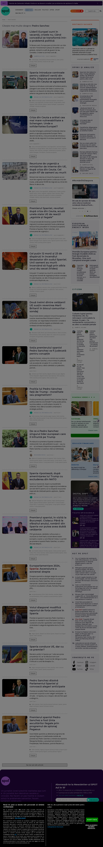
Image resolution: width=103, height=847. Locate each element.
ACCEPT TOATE (92, 820)
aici (16, 834)
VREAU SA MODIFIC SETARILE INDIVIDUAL (91, 826)
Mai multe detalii (20, 818)
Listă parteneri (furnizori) (55, 827)
